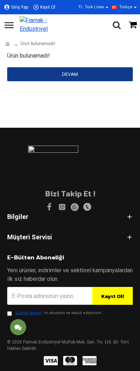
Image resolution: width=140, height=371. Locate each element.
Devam (70, 74)
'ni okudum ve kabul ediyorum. (58, 313)
